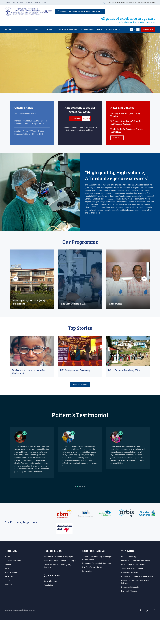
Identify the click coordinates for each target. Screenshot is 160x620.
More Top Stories (80, 384)
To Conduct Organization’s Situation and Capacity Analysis (126, 122)
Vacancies (28, 2)
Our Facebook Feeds (13, 560)
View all (117, 138)
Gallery (8, 2)
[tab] (75, 486)
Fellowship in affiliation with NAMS (135, 560)
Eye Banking (48, 29)
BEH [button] (27, 29)
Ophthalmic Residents (130, 572)
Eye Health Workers (129, 591)
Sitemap (8, 584)
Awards (37, 2)
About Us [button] (8, 29)
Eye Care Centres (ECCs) (92, 567)
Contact (44, 2)
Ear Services (87, 571)
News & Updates (112, 29)
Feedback (9, 564)
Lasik (36, 29)
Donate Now (148, 29)
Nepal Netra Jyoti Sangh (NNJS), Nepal (60, 560)
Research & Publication (91, 29)
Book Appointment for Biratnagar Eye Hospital (82, 11)
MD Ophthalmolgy (128, 556)
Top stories (48, 585)
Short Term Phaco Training (132, 568)
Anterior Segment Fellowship (133, 564)
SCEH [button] (19, 29)
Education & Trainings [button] (67, 29)
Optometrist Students (130, 587)
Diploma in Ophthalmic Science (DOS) (137, 576)
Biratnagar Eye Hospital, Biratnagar (96, 563)
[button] (15, 278)
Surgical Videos (18, 2)
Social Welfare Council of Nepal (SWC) (59, 556)
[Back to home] (28, 11)
